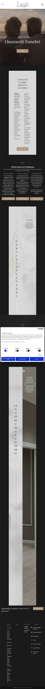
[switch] (17, 351)
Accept (36, 358)
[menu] (2, 4)
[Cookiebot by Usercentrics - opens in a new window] (38, 329)
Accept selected (22, 358)
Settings (39, 354)
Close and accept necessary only (8, 359)
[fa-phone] (42, 5)
